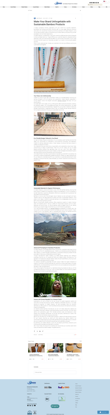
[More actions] (75, 18)
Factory (76, 396)
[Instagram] (94, 2)
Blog (76, 404)
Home (76, 383)
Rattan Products (78, 392)
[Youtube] (96, 2)
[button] (57, 7)
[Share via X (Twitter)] (37, 331)
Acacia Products (78, 385)
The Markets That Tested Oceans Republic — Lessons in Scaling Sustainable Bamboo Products (73, 355)
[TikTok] (98, 2)
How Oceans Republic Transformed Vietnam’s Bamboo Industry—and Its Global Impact (54, 355)
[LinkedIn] (91, 2)
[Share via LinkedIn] (40, 331)
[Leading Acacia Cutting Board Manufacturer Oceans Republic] (36, 347)
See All (81, 341)
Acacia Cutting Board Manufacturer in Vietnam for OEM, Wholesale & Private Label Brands (36, 355)
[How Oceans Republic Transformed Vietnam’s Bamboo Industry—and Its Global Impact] (55, 347)
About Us (77, 394)
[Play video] (55, 285)
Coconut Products (78, 390)
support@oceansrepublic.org (32, 398)
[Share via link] (42, 331)
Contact (76, 400)
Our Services (77, 398)
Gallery (76, 402)
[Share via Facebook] (34, 331)
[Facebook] (90, 2)
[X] (93, 2)
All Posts (30, 10)
